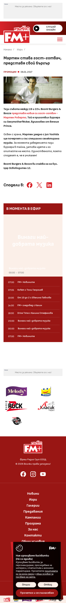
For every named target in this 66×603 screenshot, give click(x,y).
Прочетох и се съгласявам (37, 593)
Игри (20, 49)
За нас (33, 529)
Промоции (10, 71)
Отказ (48, 584)
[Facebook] (23, 474)
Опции (26, 584)
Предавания (33, 511)
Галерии (33, 505)
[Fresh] (46, 391)
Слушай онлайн (51, 28)
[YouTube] (43, 474)
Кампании (33, 517)
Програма (33, 523)
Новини (33, 493)
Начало (8, 49)
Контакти (33, 535)
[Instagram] (33, 474)
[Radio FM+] (7, 599)
